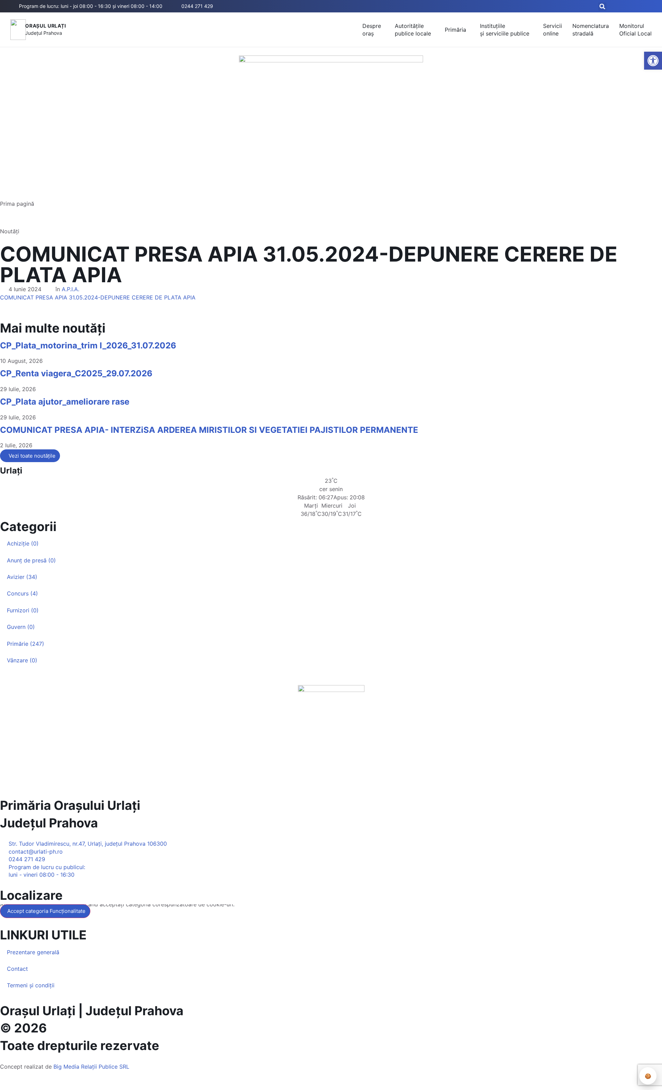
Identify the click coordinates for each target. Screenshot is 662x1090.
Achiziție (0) (23, 543)
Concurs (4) (22, 593)
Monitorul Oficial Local (635, 29)
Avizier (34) (22, 576)
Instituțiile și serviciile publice (504, 29)
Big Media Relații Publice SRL (91, 1066)
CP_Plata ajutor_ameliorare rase (64, 402)
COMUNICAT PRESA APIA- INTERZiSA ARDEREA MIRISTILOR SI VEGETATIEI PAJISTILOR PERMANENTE (209, 430)
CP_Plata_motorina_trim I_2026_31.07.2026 (88, 345)
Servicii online (552, 29)
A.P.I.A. (70, 289)
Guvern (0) (21, 626)
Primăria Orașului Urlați (70, 805)
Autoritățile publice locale (413, 29)
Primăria (455, 29)
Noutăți (9, 231)
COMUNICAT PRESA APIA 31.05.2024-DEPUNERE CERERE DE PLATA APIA (97, 297)
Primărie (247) (25, 643)
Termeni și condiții (30, 985)
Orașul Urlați (45, 26)
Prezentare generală (33, 952)
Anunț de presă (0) (31, 560)
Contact (17, 968)
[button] (602, 6)
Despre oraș (371, 29)
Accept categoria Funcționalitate (46, 911)
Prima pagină (17, 203)
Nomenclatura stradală (590, 29)
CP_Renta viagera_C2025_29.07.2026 (76, 373)
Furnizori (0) (23, 610)
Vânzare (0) (22, 660)
